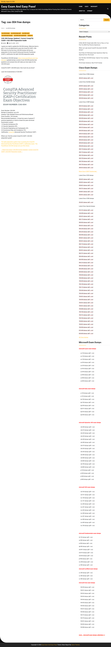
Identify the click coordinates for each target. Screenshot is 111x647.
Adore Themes (75, 645)
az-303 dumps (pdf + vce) (87, 368)
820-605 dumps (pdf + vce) (86, 333)
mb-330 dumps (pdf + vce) (88, 451)
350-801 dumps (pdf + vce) (86, 191)
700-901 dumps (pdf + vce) (86, 324)
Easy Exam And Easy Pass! (18, 6)
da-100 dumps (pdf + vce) (87, 399)
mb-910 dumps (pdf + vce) (86, 552)
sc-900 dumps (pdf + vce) (86, 565)
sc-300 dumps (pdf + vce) (86, 575)
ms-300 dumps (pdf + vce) (88, 513)
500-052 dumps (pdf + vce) (86, 222)
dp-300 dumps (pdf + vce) (87, 414)
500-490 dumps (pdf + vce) (86, 234)
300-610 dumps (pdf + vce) (86, 133)
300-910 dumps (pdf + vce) (86, 92)
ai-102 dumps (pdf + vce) (87, 396)
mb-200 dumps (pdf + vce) (88, 427)
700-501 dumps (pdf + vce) (86, 296)
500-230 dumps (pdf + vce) (86, 228)
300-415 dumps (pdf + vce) (86, 109)
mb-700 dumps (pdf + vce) (88, 464)
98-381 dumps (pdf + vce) (87, 621)
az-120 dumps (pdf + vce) (87, 356)
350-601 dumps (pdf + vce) (86, 185)
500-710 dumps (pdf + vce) (86, 244)
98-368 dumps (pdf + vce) (87, 612)
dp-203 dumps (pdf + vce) (87, 411)
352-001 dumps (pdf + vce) (86, 202)
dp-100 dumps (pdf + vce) (87, 402)
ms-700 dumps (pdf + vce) (88, 525)
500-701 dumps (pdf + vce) (86, 253)
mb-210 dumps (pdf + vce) (88, 430)
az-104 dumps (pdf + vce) (87, 353)
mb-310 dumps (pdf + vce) (88, 445)
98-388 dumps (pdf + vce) (87, 627)
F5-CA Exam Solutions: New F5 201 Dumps (90, 63)
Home (80, 6)
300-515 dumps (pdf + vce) (86, 127)
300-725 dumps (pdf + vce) (86, 158)
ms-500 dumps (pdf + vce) (88, 519)
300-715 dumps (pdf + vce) (86, 152)
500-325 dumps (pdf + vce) (86, 231)
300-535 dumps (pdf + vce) (86, 130)
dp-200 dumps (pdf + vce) (87, 405)
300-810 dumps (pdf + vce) (86, 167)
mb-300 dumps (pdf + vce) (88, 442)
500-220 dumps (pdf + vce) (86, 265)
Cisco (86, 6)
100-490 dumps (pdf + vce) (86, 213)
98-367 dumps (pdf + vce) (87, 609)
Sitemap (89, 11)
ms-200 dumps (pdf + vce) (88, 504)
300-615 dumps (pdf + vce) (86, 136)
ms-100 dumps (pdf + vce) (88, 498)
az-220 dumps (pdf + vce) (87, 365)
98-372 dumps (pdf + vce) (87, 615)
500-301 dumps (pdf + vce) (86, 225)
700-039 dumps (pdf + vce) (86, 281)
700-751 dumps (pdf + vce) (86, 315)
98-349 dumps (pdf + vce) (87, 587)
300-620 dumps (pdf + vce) (86, 140)
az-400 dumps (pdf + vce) (87, 374)
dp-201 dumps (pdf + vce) (87, 408)
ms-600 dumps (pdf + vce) (88, 522)
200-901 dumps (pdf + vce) (86, 86)
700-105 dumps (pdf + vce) (86, 284)
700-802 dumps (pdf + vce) (86, 321)
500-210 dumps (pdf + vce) (86, 262)
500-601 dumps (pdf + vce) (86, 238)
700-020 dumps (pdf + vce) (86, 275)
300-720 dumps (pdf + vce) (86, 155)
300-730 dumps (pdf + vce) (86, 161)
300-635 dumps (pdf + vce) (86, 146)
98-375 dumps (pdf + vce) (87, 618)
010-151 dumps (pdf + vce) (86, 210)
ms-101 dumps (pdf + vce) (88, 501)
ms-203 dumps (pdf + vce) (88, 510)
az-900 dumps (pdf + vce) (85, 540)
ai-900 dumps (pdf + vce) (85, 543)
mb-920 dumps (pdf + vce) (86, 555)
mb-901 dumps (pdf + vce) (86, 549)
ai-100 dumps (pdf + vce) (87, 393)
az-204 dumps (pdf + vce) (87, 362)
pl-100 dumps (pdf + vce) (87, 470)
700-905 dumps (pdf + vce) (86, 327)
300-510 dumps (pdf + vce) (86, 124)
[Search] (108, 9)
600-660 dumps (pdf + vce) (86, 271)
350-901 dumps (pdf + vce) (86, 89)
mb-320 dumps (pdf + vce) (88, 448)
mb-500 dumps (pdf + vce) (88, 458)
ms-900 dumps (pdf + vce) (86, 562)
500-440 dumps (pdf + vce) (86, 256)
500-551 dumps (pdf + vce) (86, 250)
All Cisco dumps (83, 337)
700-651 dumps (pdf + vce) (86, 305)
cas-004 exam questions (20, 35)
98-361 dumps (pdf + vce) (87, 590)
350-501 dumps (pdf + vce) (86, 182)
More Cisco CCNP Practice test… (88, 171)
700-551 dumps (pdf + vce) (86, 302)
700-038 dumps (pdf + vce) (86, 278)
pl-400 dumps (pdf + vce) (87, 476)
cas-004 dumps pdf (16, 33)
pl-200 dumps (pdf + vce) (87, 473)
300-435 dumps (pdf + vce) (86, 121)
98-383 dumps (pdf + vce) (87, 624)
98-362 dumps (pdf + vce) (87, 593)
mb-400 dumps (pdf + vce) (88, 454)
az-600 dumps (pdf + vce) (87, 381)
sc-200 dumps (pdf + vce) (86, 572)
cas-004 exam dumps (7, 35)
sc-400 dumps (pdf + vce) (86, 579)
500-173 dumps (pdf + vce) (86, 219)
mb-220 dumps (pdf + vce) (88, 433)
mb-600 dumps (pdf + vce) (88, 461)
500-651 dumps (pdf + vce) (86, 241)
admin (4, 43)
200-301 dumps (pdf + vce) (86, 78)
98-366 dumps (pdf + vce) (87, 605)
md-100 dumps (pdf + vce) (88, 491)
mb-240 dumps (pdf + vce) (88, 439)
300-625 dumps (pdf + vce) (86, 143)
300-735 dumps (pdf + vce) (86, 164)
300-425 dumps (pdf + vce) (86, 115)
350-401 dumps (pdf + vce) (86, 179)
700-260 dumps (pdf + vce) (86, 290)
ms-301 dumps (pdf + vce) (88, 516)
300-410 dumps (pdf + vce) (86, 106)
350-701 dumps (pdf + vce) (86, 188)
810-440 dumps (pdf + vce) (86, 330)
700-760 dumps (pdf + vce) (86, 312)
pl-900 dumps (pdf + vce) (85, 559)
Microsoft (94, 6)
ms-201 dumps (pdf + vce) (88, 507)
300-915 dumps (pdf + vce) (86, 95)
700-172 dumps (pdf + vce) (86, 287)
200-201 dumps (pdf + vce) (86, 216)
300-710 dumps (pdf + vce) (86, 149)
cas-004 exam (25, 33)
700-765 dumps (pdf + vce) (86, 318)
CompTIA (30, 35)
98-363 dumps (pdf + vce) (87, 596)
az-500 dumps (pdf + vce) (87, 378)
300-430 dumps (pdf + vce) (86, 118)
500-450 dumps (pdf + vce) (86, 259)
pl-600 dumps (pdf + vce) (87, 479)
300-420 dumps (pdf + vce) (86, 112)
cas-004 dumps (6, 33)
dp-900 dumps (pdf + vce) (86, 546)
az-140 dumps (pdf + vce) (87, 359)
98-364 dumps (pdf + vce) (87, 599)
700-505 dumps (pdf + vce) (86, 299)
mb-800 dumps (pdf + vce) (88, 467)
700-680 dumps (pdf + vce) (86, 309)
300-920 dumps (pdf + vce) (86, 98)
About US (82, 11)
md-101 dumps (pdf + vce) (88, 494)
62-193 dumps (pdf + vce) (86, 537)
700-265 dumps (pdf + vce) (86, 293)
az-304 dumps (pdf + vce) (87, 371)
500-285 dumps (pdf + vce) (86, 268)
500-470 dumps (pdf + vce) (86, 247)
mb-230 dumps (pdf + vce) (88, 436)
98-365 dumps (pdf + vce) (87, 602)
